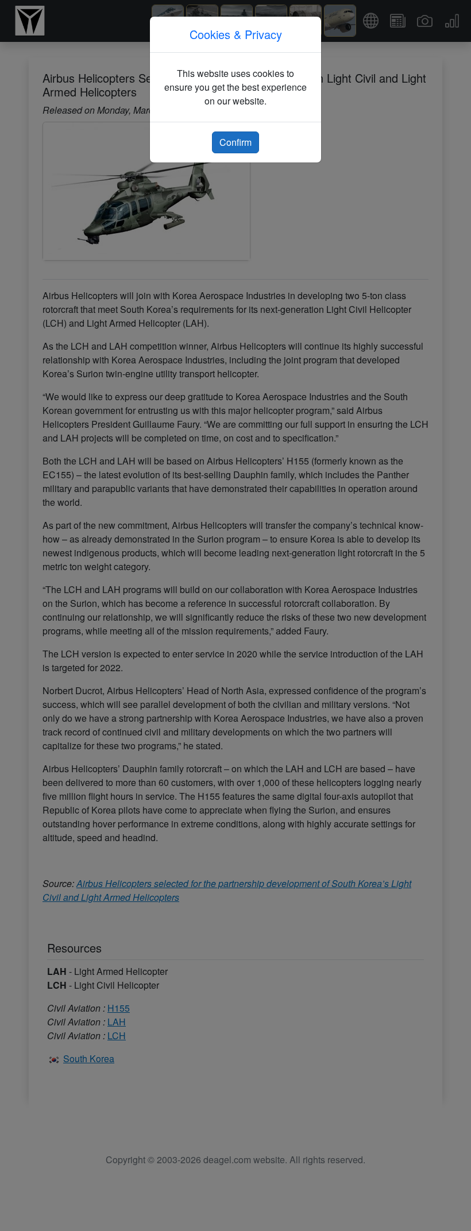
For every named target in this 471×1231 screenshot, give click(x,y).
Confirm (235, 142)
